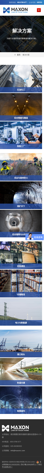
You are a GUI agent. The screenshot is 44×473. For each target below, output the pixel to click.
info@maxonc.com (18, 451)
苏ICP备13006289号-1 (28, 464)
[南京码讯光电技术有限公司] (15, 10)
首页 (18, 55)
